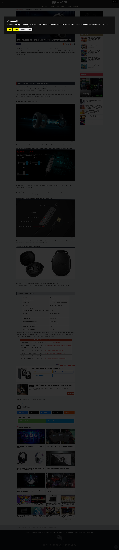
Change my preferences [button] (25, 29)
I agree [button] (9, 29)
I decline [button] (16, 29)
